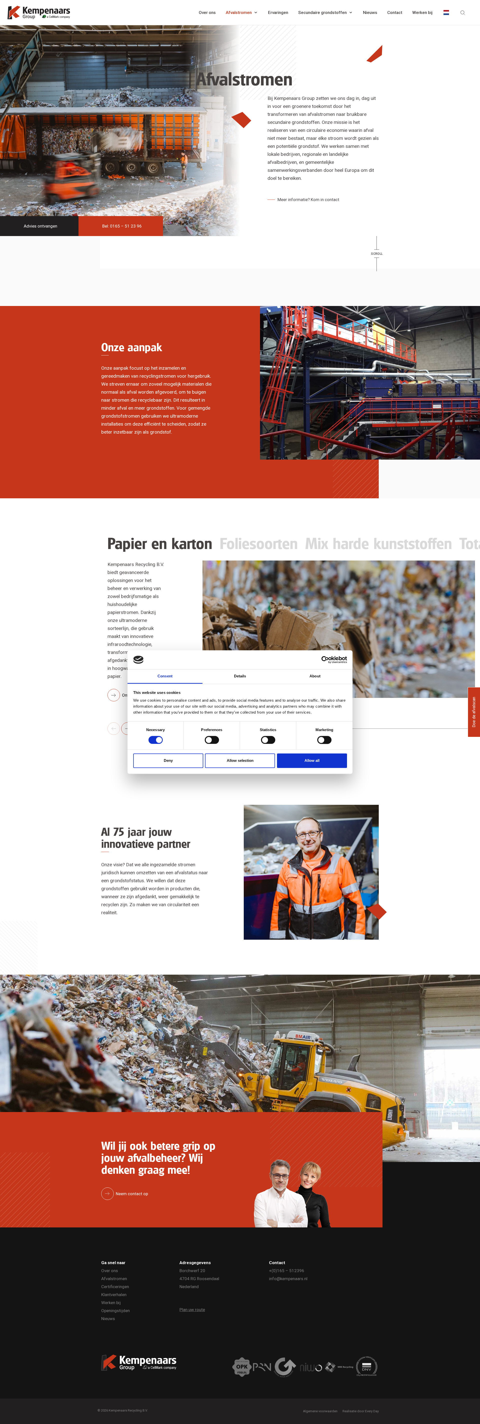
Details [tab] (240, 676)
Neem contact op (132, 1193)
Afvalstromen (239, 12)
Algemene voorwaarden (320, 1411)
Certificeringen (115, 1286)
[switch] (212, 740)
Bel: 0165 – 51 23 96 (122, 226)
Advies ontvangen (40, 226)
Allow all (312, 761)
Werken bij (422, 12)
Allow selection (240, 761)
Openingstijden (115, 1310)
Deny (168, 761)
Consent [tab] (165, 676)
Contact (394, 12)
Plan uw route (192, 1309)
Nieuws (370, 12)
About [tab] (315, 676)
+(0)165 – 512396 (286, 1270)
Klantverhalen (113, 1294)
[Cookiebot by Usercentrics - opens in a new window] (325, 659)
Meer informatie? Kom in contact (308, 199)
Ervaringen (278, 12)
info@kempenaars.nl (288, 1278)
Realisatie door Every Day (360, 1411)
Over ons (207, 12)
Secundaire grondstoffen (322, 12)
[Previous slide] (114, 728)
